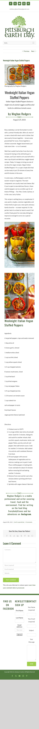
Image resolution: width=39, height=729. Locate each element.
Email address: (19, 626)
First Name (19, 610)
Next (32, 51)
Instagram (26, 514)
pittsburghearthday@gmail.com (19, 9)
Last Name (19, 618)
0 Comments (29, 522)
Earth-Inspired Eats (19, 522)
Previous (26, 51)
